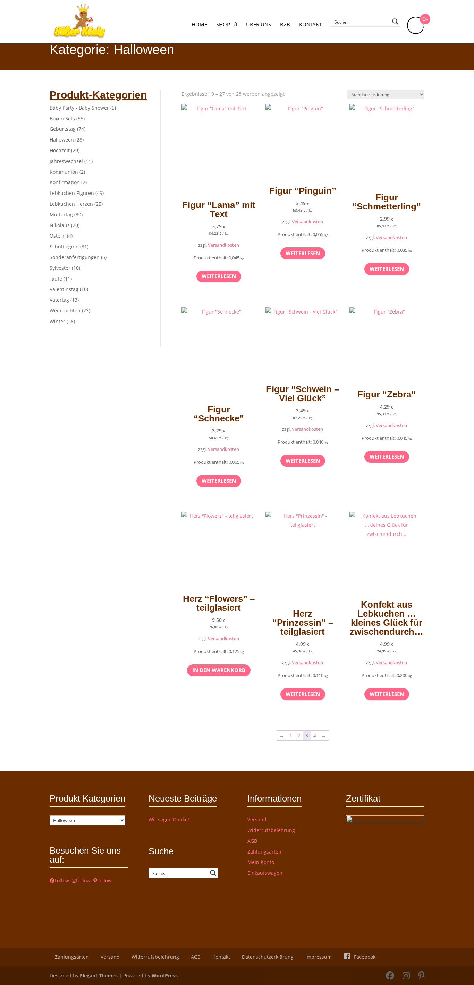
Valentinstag (64, 289)
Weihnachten (65, 310)
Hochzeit (60, 150)
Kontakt (310, 25)
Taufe (56, 278)
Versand (256, 819)
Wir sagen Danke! (169, 819)
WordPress (165, 975)
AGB (252, 841)
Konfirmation (65, 182)
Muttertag (61, 214)
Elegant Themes (99, 975)
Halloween (62, 139)
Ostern (58, 235)
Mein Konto (260, 862)
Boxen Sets (62, 118)
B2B (285, 25)
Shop (223, 25)
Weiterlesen (219, 276)
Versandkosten (223, 245)
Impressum (318, 956)
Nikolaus (60, 225)
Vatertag (59, 300)
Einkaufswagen (264, 873)
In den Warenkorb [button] (218, 670)
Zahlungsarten (264, 851)
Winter (57, 321)
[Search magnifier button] (395, 21)
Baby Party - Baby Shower (79, 107)
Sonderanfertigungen (75, 257)
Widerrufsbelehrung (271, 830)
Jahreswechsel (66, 161)
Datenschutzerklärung (268, 956)
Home (199, 25)
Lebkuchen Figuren (72, 193)
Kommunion (64, 172)
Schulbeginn (64, 246)
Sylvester (60, 268)
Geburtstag (63, 129)
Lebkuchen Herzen (71, 203)
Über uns (258, 25)
